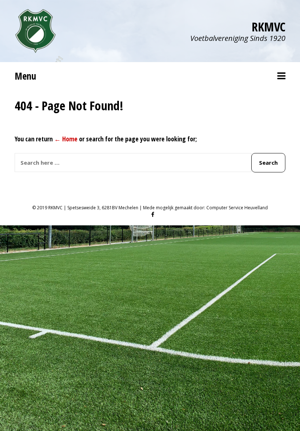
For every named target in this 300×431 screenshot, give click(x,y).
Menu (25, 76)
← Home (66, 138)
